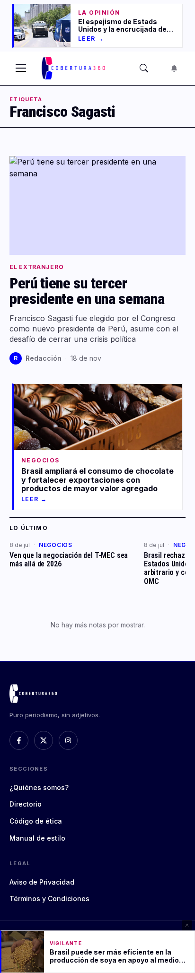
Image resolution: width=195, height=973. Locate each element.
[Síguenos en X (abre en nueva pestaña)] (43, 740)
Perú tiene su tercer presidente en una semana (86, 291)
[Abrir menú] (20, 68)
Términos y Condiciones (49, 899)
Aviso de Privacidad (41, 882)
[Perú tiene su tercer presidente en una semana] (97, 205)
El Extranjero (36, 267)
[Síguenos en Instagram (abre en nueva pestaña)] (68, 740)
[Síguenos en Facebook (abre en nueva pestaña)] (18, 740)
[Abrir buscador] (144, 68)
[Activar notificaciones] (174, 68)
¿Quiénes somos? (39, 787)
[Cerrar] (187, 925)
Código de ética (35, 821)
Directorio (25, 804)
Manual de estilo (37, 838)
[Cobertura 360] (74, 68)
